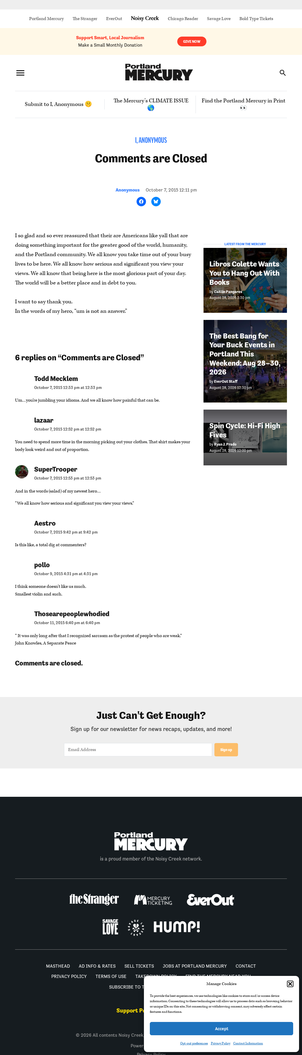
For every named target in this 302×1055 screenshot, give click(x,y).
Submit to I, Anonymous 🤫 (58, 104)
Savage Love (219, 19)
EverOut (114, 19)
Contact (246, 966)
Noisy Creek (145, 18)
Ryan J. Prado (225, 444)
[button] (290, 984)
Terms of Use (111, 976)
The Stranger (85, 19)
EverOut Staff (225, 381)
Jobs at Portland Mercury (195, 966)
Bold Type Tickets (256, 19)
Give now (192, 41)
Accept (221, 1028)
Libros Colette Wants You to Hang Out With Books (244, 273)
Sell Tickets (139, 966)
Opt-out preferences (194, 1043)
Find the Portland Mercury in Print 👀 (243, 104)
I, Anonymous (151, 141)
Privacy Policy (220, 1043)
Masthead (58, 966)
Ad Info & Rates (97, 966)
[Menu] (20, 73)
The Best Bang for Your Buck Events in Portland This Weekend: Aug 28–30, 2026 (244, 354)
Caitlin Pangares (228, 291)
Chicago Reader (183, 19)
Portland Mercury (46, 19)
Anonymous (128, 190)
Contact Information (248, 1043)
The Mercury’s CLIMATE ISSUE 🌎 (151, 104)
